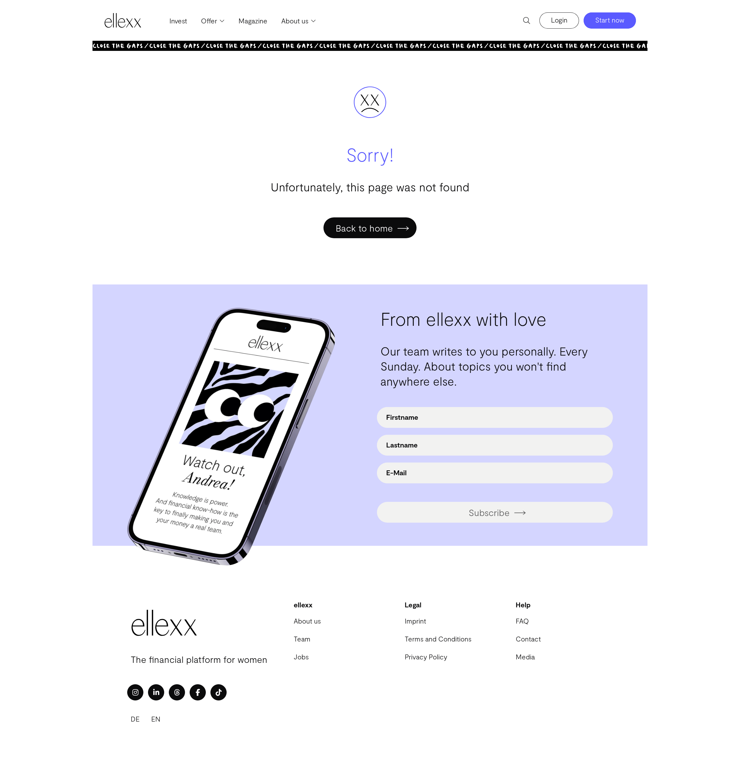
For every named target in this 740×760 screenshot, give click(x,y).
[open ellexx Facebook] (198, 692)
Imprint (415, 621)
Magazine (252, 20)
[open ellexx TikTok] (218, 692)
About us (307, 621)
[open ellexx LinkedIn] (156, 692)
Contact (528, 639)
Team (302, 639)
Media (525, 656)
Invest (178, 20)
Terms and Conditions (438, 639)
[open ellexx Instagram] (135, 692)
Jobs (301, 656)
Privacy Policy (426, 656)
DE (135, 719)
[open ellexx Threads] (177, 692)
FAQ (522, 621)
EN (155, 719)
